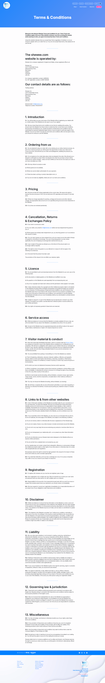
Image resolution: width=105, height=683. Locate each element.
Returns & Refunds (39, 665)
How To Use (19, 662)
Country (96, 3)
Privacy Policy (69, 342)
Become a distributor (89, 3)
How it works (83, 6)
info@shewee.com (37, 104)
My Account (75, 3)
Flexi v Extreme (20, 664)
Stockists (37, 668)
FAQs (18, 665)
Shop (75, 6)
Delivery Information (39, 661)
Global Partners (38, 667)
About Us (92, 6)
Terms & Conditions (39, 664)
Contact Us (81, 3)
